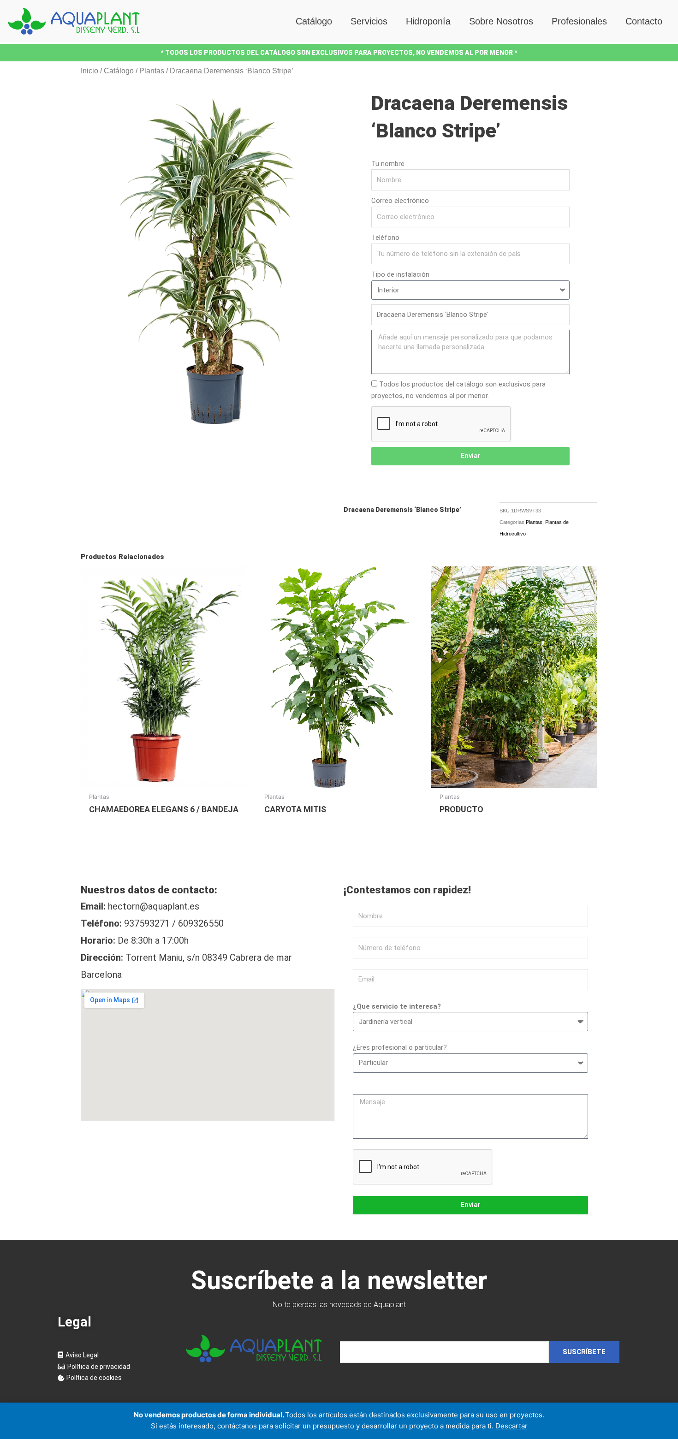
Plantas (151, 71)
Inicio (89, 71)
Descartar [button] (511, 1425)
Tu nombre (387, 164)
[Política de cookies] (113, 1378)
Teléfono (385, 237)
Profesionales (579, 21)
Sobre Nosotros (501, 21)
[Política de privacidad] (113, 1367)
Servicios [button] (369, 21)
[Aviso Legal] (113, 1355)
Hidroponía (428, 21)
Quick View (164, 779)
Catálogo (314, 21)
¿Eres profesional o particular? (400, 1047)
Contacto (643, 21)
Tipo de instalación (400, 274)
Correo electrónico (400, 200)
